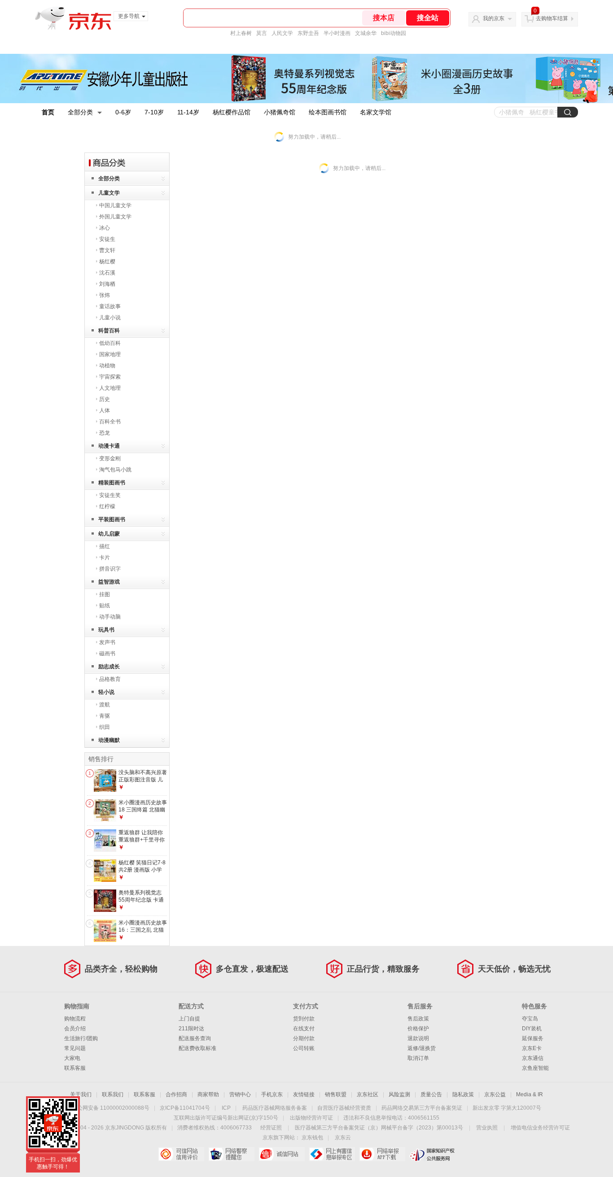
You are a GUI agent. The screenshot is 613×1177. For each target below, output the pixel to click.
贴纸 (104, 605)
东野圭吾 (308, 33)
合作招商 (176, 1094)
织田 (104, 727)
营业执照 (487, 1128)
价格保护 (418, 1028)
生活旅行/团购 (81, 1038)
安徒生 (107, 239)
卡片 (104, 557)
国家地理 (110, 354)
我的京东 (493, 18)
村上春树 (241, 33)
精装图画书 (111, 483)
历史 (104, 399)
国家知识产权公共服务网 (432, 1154)
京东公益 (495, 1094)
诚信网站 (281, 1154)
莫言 (261, 33)
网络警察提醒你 (231, 1154)
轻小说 (106, 692)
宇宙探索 (110, 377)
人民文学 (282, 33)
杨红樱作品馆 (231, 112)
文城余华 (366, 33)
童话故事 (110, 306)
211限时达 (191, 1028)
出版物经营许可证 (311, 1118)
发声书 (107, 642)
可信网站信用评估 (181, 1154)
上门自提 (189, 1019)
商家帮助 (208, 1094)
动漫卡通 (109, 446)
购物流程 (75, 1019)
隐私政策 (463, 1094)
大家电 (72, 1058)
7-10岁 (154, 112)
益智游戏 (109, 582)
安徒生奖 (110, 495)
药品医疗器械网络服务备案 (274, 1108)
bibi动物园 (393, 33)
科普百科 (109, 330)
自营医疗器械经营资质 (344, 1108)
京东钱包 (312, 1137)
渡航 (104, 705)
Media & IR (529, 1094)
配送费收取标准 (197, 1048)
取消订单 (418, 1058)
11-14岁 (188, 112)
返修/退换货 (421, 1048)
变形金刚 (110, 458)
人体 (104, 410)
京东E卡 (532, 1048)
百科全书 (110, 421)
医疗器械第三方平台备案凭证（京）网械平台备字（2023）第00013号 (379, 1128)
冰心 (104, 228)
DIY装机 (532, 1028)
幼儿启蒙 (109, 534)
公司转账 (304, 1048)
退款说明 (418, 1038)
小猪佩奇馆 (279, 112)
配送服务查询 (195, 1038)
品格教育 (110, 679)
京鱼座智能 (535, 1068)
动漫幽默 (109, 740)
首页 (48, 112)
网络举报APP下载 (382, 1154)
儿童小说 (110, 317)
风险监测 (399, 1094)
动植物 (107, 365)
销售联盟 (335, 1094)
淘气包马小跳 (115, 469)
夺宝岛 (530, 1019)
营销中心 (240, 1094)
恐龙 (104, 433)
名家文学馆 (375, 112)
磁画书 (107, 653)
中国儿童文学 (115, 205)
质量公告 (431, 1094)
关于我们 (81, 1094)
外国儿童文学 (115, 217)
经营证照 (271, 1128)
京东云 (343, 1137)
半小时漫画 (337, 33)
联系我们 (112, 1094)
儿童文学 (109, 193)
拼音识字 (110, 569)
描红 (104, 546)
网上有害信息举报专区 (332, 1154)
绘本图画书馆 (327, 112)
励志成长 (109, 666)
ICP (226, 1108)
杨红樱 (107, 261)
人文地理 (110, 388)
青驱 (104, 716)
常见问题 (75, 1048)
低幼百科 (110, 343)
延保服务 (532, 1038)
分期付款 (304, 1038)
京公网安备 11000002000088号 (110, 1108)
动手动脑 (110, 617)
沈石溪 (107, 273)
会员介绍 (75, 1028)
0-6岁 (123, 112)
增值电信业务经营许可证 (540, 1128)
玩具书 (106, 630)
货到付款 (304, 1019)
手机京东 (272, 1094)
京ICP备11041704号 (185, 1108)
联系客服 (75, 1068)
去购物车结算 (552, 18)
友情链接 (304, 1094)
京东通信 (532, 1058)
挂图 (104, 594)
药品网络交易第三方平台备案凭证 (421, 1108)
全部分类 (80, 112)
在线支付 (304, 1028)
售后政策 (418, 1019)
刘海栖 (107, 284)
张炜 (104, 295)
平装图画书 (111, 519)
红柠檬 (107, 506)
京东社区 (367, 1094)
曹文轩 (107, 250)
